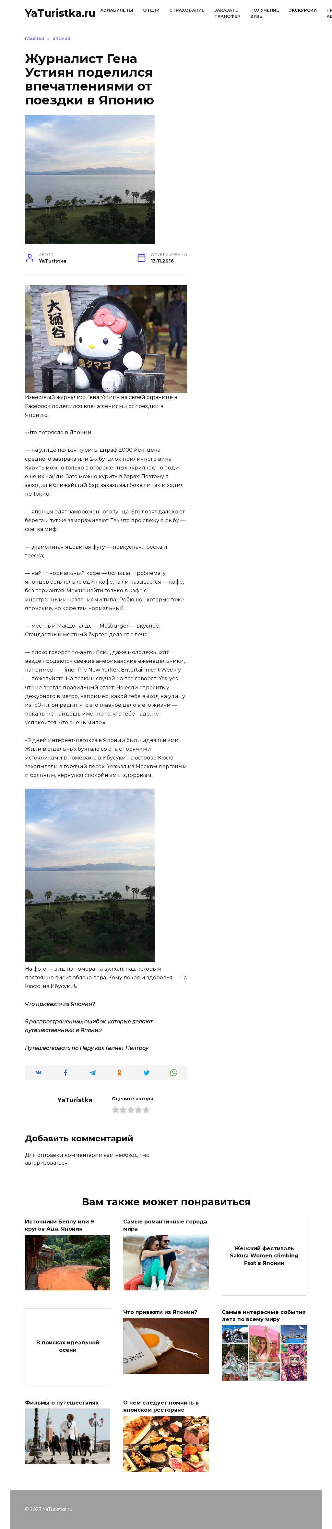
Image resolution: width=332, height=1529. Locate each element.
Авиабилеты (116, 10)
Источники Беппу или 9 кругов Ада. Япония (59, 1225)
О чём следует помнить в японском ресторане (161, 1406)
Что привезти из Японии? (160, 1312)
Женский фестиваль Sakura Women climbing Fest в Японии (264, 1255)
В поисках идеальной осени (67, 1346)
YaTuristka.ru (60, 13)
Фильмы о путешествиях (62, 1403)
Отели (151, 10)
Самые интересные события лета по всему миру (264, 1315)
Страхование (187, 10)
